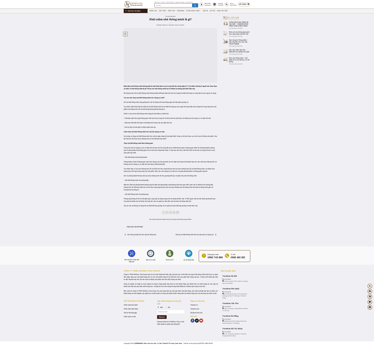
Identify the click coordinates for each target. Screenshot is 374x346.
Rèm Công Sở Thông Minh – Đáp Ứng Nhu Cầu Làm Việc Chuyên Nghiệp (238, 42)
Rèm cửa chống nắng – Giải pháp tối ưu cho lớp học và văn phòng (239, 60)
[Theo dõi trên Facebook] (192, 321)
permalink (188, 219)
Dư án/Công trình (193, 11)
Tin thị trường (170, 16)
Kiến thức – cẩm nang (176, 11)
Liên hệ (205, 11)
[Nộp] (195, 5)
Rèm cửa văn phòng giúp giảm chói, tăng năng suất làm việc (239, 33)
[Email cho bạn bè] (170, 212)
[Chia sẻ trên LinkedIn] (177, 212)
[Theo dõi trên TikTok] (197, 321)
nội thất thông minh (142, 93)
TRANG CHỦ (153, 11)
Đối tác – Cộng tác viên (219, 11)
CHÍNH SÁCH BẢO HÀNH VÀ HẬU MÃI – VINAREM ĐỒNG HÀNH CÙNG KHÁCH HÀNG (238, 24)
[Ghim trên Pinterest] (174, 212)
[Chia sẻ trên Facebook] (163, 212)
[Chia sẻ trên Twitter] (167, 212)
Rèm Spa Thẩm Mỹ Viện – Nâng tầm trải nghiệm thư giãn (239, 51)
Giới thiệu (162, 11)
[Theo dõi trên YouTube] (201, 321)
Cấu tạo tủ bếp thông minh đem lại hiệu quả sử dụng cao (195, 234)
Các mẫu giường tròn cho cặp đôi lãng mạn (141, 234)
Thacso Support (179, 25)
